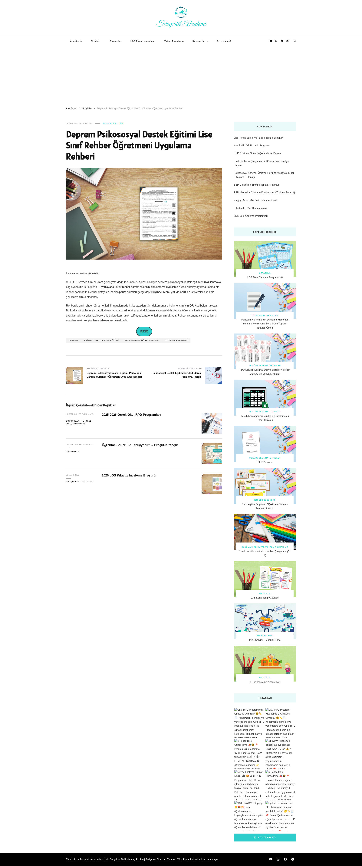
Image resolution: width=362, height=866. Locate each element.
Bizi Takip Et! (266, 837)
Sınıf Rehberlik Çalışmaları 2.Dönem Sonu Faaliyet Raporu (262, 163)
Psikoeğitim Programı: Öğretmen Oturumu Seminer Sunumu (265, 506)
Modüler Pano (265, 635)
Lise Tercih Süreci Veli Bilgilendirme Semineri (258, 137)
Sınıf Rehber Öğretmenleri (142, 340)
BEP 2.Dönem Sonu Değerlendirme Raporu (257, 153)
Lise (121, 123)
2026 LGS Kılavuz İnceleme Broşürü (129, 475)
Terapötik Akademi (181, 24)
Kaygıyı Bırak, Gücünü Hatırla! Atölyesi (255, 200)
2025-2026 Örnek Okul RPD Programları (131, 414)
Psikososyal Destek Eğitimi (101, 340)
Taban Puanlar (172, 41)
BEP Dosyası (265, 462)
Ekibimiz (96, 41)
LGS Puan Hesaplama (142, 41)
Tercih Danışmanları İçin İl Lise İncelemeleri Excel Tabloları (265, 418)
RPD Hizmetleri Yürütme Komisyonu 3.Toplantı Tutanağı (264, 192)
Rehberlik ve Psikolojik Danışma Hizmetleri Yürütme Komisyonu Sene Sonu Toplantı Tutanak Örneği (264, 323)
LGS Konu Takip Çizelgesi (265, 597)
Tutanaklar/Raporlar (265, 315)
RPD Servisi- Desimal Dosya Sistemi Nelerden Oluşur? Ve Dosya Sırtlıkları (264, 371)
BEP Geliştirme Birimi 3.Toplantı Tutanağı (257, 184)
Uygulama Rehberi (176, 340)
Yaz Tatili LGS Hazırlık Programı (251, 145)
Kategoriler (199, 41)
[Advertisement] (181, 75)
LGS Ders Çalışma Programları (251, 215)
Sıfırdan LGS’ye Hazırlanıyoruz (251, 208)
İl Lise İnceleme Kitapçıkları (265, 682)
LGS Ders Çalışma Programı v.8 (265, 277)
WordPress (183, 859)
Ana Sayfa (76, 41)
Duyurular (115, 41)
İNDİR (144, 331)
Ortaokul (79, 424)
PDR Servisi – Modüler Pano (265, 640)
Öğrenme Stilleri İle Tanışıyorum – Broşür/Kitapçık (140, 445)
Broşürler (109, 123)
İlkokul (86, 421)
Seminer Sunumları (265, 500)
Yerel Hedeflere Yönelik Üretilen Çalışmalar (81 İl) (265, 553)
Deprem (73, 340)
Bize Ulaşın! (224, 41)
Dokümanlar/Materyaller (265, 366)
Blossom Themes (166, 859)
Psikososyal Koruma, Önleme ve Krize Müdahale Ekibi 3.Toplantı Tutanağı (264, 174)
